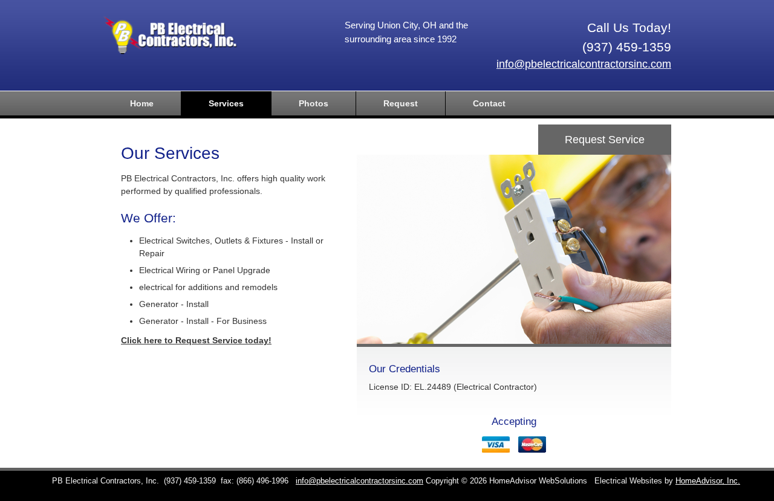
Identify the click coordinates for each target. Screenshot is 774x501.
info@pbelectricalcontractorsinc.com (583, 64)
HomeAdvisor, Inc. (707, 481)
